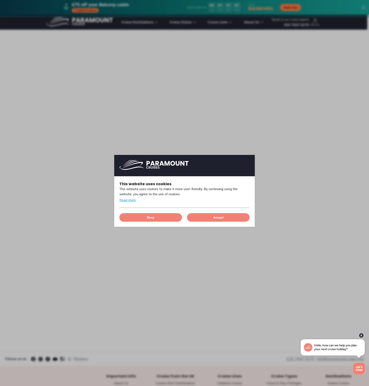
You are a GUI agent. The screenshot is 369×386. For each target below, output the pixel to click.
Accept (218, 217)
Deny (150, 217)
